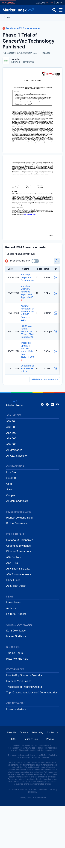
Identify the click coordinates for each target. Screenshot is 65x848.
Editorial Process (16, 614)
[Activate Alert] (57, 261)
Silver (9, 489)
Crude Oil (11, 478)
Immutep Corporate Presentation (27, 277)
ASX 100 (11, 433)
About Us (11, 732)
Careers (24, 732)
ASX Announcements (18, 574)
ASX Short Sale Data (18, 568)
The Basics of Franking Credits (24, 687)
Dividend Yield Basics (18, 681)
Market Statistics (16, 636)
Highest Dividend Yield (19, 517)
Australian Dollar (16, 586)
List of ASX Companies (19, 540)
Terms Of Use (31, 739)
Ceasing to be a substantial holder (27, 369)
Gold (9, 484)
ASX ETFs (12, 563)
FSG (13, 739)
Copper (10, 495)
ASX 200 (40, 3)
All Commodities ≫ (17, 501)
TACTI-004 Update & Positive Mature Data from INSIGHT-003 (27, 351)
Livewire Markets (16, 709)
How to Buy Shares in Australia (24, 675)
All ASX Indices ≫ (16, 456)
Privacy (50, 739)
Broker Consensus (16, 523)
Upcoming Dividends (18, 546)
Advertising (37, 732)
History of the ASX (17, 659)
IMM (8, 17)
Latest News (13, 602)
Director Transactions (19, 551)
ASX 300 (11, 444)
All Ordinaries (14, 450)
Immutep (16, 59)
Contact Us (52, 732)
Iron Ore (11, 472)
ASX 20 (10, 421)
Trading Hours (14, 653)
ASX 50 (10, 427)
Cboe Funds (13, 580)
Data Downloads (16, 630)
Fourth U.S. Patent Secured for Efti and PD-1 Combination (27, 331)
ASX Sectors (13, 557)
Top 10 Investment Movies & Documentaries (31, 692)
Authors (11, 608)
